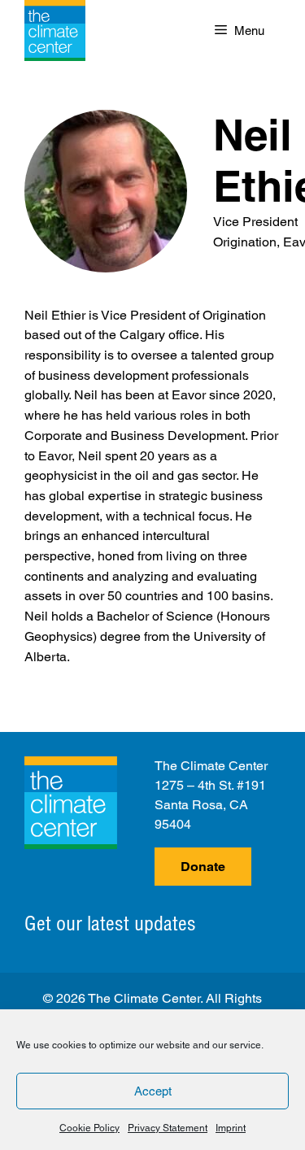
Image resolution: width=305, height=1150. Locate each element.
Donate (203, 866)
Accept (153, 1091)
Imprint (231, 1128)
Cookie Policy (89, 1128)
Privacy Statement (167, 1128)
